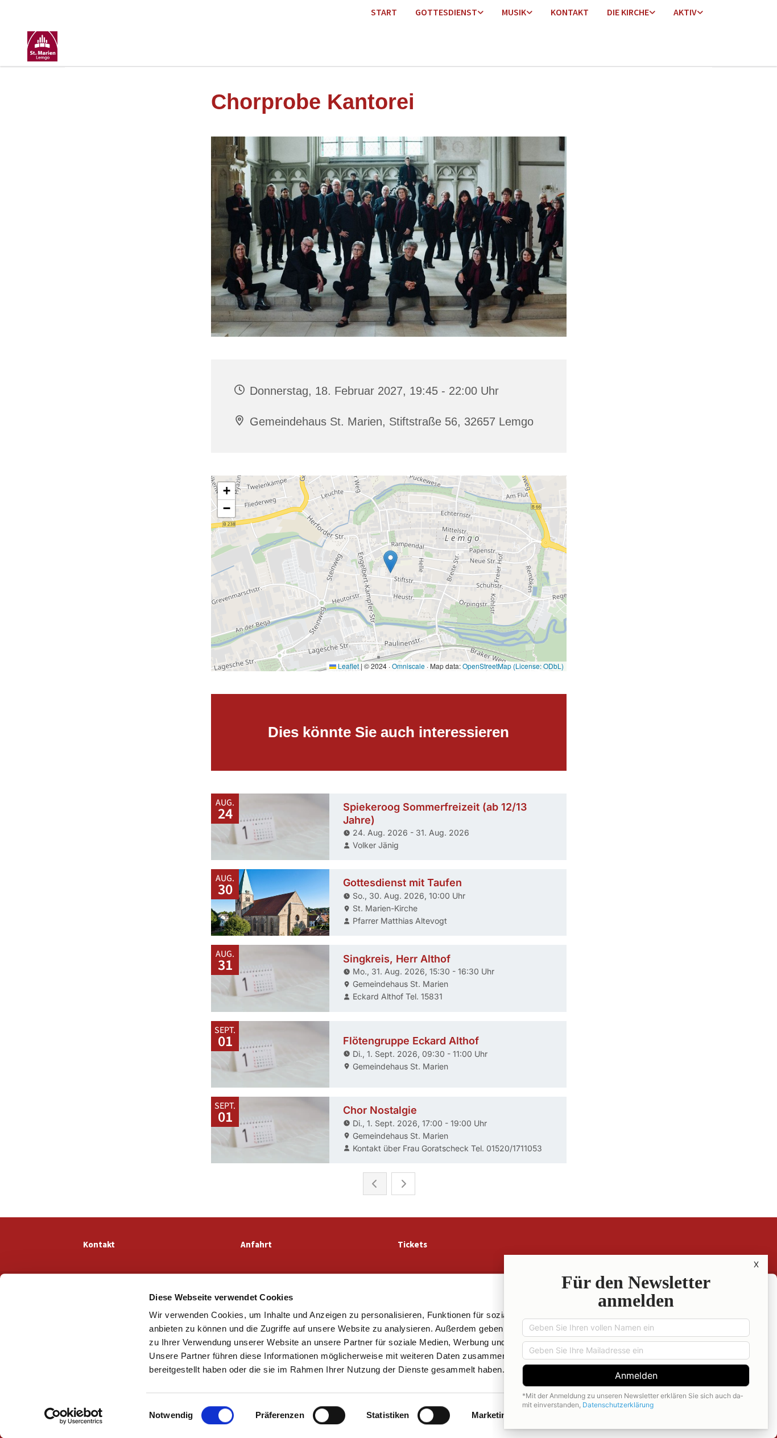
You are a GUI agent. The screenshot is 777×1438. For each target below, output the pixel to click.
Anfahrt (256, 1244)
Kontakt (570, 12)
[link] (449, 13)
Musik (514, 12)
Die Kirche (628, 12)
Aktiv (685, 12)
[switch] (329, 1415)
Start (384, 12)
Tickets (412, 1244)
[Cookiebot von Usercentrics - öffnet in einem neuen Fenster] (73, 1415)
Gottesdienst (446, 12)
